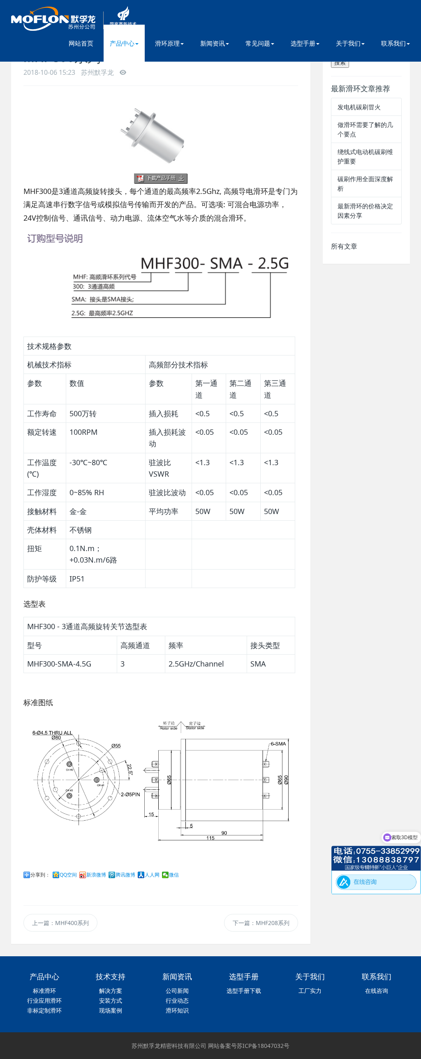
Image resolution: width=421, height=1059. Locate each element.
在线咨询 (376, 990)
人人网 (152, 875)
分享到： (40, 875)
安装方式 (110, 1000)
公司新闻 (177, 990)
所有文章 (344, 246)
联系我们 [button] (393, 43)
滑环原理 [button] (167, 43)
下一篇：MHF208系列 (261, 923)
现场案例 (110, 1010)
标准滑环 (44, 990)
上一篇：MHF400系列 (60, 923)
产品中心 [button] (122, 43)
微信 (174, 875)
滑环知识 (177, 1010)
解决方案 (110, 990)
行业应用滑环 (44, 1000)
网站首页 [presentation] (81, 43)
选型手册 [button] (303, 43)
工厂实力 (310, 990)
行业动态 (177, 1000)
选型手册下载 (244, 990)
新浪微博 (96, 875)
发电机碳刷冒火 (359, 107)
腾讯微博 (125, 875)
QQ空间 (68, 875)
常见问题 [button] (257, 43)
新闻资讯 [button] (212, 43)
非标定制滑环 (44, 1010)
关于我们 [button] (348, 43)
